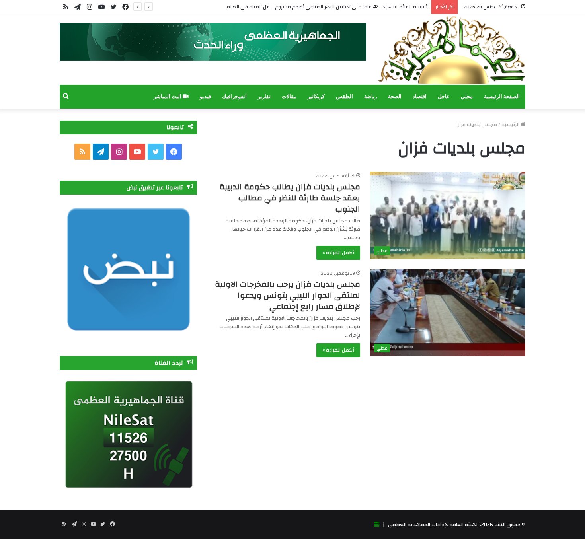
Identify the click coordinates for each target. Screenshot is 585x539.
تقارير (264, 96)
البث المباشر (168, 96)
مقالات (289, 96)
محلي (467, 96)
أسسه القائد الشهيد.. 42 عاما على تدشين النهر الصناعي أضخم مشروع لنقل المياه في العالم (326, 7)
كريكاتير (316, 96)
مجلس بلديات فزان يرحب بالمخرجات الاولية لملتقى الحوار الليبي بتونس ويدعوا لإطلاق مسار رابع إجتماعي (287, 295)
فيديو (205, 96)
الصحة (395, 96)
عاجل (444, 96)
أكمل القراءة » (338, 252)
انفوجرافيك (234, 96)
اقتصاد (420, 96)
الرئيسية (511, 124)
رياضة (370, 96)
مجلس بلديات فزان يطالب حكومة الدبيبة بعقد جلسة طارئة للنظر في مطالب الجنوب (289, 197)
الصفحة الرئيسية (502, 96)
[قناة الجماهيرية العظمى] (451, 50)
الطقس (344, 96)
